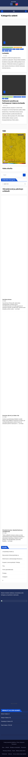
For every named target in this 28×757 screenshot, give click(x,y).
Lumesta (5, 53)
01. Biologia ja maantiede (7, 47)
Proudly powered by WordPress (10, 742)
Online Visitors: (5, 713)
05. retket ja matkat (18, 47)
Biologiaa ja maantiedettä (15, 747)
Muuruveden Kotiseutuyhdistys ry (10, 555)
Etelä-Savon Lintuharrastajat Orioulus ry (12, 558)
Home (3, 747)
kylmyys (23, 96)
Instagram (4, 576)
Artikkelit (7, 747)
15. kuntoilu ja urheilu (7, 49)
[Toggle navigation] (13, 11)
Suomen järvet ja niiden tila (10, 415)
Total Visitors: (4, 725)
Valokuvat (10, 753)
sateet (6, 50)
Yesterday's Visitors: (6, 721)
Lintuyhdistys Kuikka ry (8, 551)
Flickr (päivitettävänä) (7, 569)
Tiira (3, 566)
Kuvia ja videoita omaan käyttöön (19, 753)
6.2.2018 (5, 55)
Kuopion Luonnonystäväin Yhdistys (11, 562)
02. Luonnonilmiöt (17, 96)
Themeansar (13, 744)
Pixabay (4, 573)
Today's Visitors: (5, 717)
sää (3, 50)
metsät (21, 49)
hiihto (14, 49)
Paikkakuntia (4, 753)
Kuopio (13, 750)
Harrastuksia (23, 747)
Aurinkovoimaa (6, 299)
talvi (10, 50)
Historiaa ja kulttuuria (7, 750)
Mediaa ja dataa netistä (20, 750)
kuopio (17, 49)
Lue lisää (17, 309)
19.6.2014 (5, 105)
